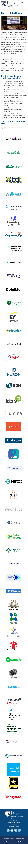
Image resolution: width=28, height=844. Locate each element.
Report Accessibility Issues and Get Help (14, 841)
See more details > (10, 129)
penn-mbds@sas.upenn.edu (14, 826)
